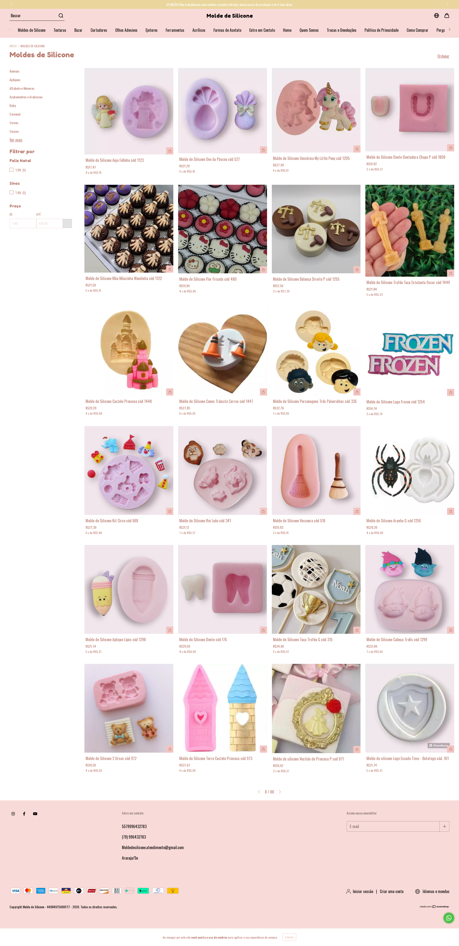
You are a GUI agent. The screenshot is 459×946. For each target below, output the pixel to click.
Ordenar (443, 56)
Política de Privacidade (382, 30)
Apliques (15, 79)
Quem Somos (309, 30)
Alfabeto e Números (22, 88)
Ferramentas (175, 30)
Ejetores (152, 30)
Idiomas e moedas (435, 891)
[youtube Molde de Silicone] (35, 813)
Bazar (78, 30)
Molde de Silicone (230, 16)
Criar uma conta (392, 891)
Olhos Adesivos (126, 30)
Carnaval (15, 113)
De (11, 214)
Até (38, 214)
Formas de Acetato (227, 30)
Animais (14, 71)
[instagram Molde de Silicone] (13, 813)
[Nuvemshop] (434, 906)
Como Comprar (417, 30)
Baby (13, 105)
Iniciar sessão (363, 891)
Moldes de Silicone (31, 30)
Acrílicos (198, 30)
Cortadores (99, 30)
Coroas (14, 122)
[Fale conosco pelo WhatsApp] (448, 918)
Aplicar (67, 223)
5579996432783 (134, 826)
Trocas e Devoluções (341, 30)
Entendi (289, 937)
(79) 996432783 (134, 837)
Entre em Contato (262, 30)
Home (287, 30)
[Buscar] (61, 15)
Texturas (60, 30)
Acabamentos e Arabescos (26, 96)
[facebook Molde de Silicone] (24, 813)
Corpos (14, 131)
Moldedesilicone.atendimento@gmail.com (153, 847)
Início (13, 46)
